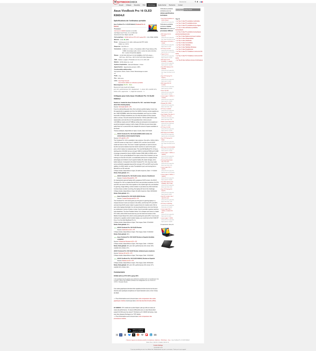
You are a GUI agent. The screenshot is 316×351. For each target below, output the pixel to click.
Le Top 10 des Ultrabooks (184, 40)
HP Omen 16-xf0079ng (166, 203)
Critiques (128, 5)
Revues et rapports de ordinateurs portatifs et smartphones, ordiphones (143, 340)
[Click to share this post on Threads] (125, 334)
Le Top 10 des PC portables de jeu (187, 23)
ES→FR (132, 230)
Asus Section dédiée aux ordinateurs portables (130, 82)
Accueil (121, 5)
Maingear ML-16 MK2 (166, 103)
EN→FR (128, 107)
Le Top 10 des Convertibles (185, 43)
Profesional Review (124, 241)
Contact (180, 5)
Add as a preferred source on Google (138, 330)
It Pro (120, 138)
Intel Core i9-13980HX (120, 31)
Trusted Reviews (127, 198)
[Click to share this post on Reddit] (138, 334)
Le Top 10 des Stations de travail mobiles (189, 36)
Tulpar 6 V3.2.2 (164, 54)
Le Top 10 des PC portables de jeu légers (189, 25)
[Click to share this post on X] (133, 334)
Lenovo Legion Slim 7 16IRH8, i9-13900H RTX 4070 (167, 210)
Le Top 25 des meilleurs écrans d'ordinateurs (190, 60)
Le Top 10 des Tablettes (184, 45)
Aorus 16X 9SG (165, 90)
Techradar (122, 107)
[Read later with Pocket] (142, 334)
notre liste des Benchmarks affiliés (146, 301)
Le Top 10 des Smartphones (185, 49)
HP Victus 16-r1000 (165, 127)
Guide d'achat (162, 5)
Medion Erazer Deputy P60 (167, 121)
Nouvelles (137, 5)
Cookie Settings (158, 345)
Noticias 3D (122, 253)
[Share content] (117, 335)
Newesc (124, 260)
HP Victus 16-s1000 (166, 48)
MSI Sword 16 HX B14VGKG (168, 147)
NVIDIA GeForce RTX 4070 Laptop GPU (135, 37)
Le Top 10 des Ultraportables (185, 38)
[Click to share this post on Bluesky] (129, 334)
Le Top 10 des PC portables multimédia (188, 21)
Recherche (172, 5)
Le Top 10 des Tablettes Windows (186, 47)
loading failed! (179, 10)
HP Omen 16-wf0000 (166, 108)
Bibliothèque (151, 5)
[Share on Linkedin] (150, 334)
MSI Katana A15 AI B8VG (167, 132)
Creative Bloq (126, 178)
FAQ (144, 5)
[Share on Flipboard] (146, 334)
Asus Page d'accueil (123, 80)
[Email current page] (155, 334)
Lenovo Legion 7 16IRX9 (167, 218)
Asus (169, 340)
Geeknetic (125, 230)
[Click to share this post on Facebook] (120, 334)
